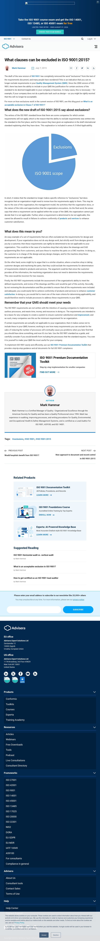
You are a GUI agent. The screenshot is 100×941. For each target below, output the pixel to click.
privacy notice (78, 600)
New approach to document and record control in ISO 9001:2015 (75, 457)
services (75, 218)
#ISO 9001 (30, 439)
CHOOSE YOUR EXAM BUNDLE (50, 32)
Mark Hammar (19, 68)
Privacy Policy (19, 922)
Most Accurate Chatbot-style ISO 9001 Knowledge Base (58, 531)
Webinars (11, 739)
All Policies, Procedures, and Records (51, 491)
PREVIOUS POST (15, 450)
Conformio (11, 699)
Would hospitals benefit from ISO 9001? (22, 455)
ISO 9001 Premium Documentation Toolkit (69, 345)
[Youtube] (28, 674)
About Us (10, 878)
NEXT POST (86, 450)
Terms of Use (13, 893)
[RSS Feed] (35, 674)
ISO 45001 (11, 800)
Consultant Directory (16, 765)
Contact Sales (13, 888)
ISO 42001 (11, 785)
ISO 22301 (11, 821)
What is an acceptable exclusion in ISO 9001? (35, 566)
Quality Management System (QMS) (51, 83)
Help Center (12, 908)
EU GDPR (10, 837)
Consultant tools (14, 883)
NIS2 (8, 827)
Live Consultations (15, 760)
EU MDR (10, 842)
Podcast (10, 755)
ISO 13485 (11, 806)
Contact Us (26, 39)
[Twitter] (13, 674)
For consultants (14, 858)
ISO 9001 (36, 76)
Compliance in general (17, 863)
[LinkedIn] (6, 674)
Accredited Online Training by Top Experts (55, 511)
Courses (10, 709)
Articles (10, 734)
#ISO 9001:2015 (43, 439)
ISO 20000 (11, 816)
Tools (8, 749)
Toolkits (10, 704)
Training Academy (15, 719)
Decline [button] (56, 935)
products (63, 218)
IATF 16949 (12, 848)
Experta (10, 714)
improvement (83, 315)
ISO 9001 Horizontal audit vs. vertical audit (33, 555)
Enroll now (45, 515)
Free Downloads (14, 744)
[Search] (82, 38)
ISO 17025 (11, 811)
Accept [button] (44, 935)
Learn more (42, 495)
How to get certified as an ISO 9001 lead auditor (36, 578)
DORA (9, 832)
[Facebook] (20, 674)
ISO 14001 (11, 795)
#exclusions (17, 439)
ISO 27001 (11, 780)
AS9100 (10, 853)
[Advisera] (10, 47)
